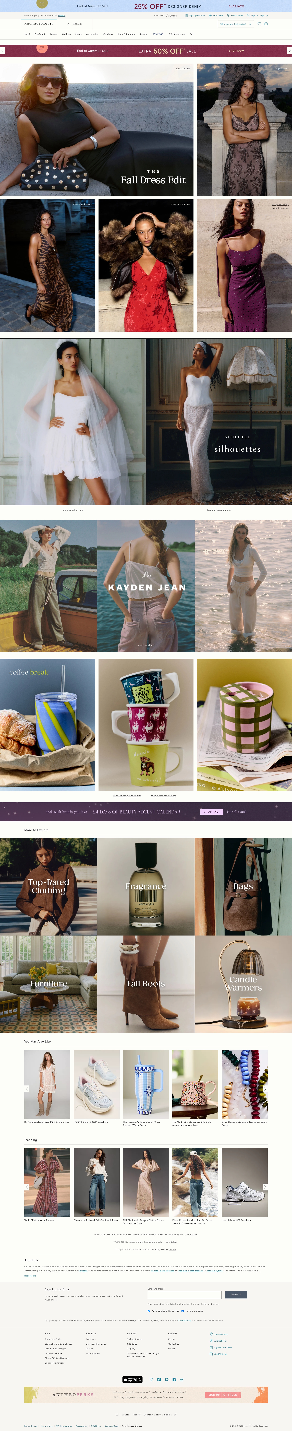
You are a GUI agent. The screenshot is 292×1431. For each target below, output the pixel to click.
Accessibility (82, 1426)
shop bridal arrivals (73, 510)
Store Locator (221, 1334)
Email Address (155, 1288)
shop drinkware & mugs (163, 795)
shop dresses (183, 68)
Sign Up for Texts (223, 1347)
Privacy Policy (184, 1320)
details (61, 15)
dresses (83, 1270)
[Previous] (3, 50)
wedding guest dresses (190, 1270)
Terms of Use (47, 1426)
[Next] (289, 50)
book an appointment (218, 510)
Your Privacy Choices (132, 1426)
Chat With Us (220, 1354)
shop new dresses (180, 204)
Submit (236, 1294)
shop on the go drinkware (127, 795)
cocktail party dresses (162, 1270)
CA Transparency (64, 1426)
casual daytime (215, 1270)
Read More (30, 1275)
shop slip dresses (82, 204)
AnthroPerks (220, 1341)
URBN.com (96, 1426)
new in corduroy (146, 645)
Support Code (111, 1426)
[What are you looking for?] (250, 24)
